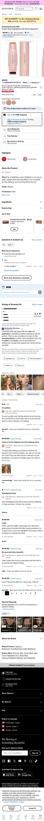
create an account (21, 119)
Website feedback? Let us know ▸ (22, 665)
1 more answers (10, 266)
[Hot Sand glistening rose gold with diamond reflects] (13, 102)
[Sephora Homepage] (7, 9)
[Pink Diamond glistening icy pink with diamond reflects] (3, 102)
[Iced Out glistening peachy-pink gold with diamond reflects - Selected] (8, 102)
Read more (6, 460)
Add (14, 229)
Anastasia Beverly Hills (11, 27)
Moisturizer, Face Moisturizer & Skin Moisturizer (19, 649)
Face (10, 14)
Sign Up (35, 753)
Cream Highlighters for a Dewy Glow (15, 655)
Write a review (37, 304)
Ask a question (18, 33)
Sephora (18, 646)
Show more (6, 195)
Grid (34, 95)
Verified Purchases (33, 394)
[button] (2, 802)
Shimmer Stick (18, 653)
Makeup (4, 14)
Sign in (9, 119)
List (40, 95)
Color (30, 35)
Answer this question (11, 270)
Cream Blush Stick (30, 653)
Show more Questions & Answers (17, 278)
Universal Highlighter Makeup (12, 658)
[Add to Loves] (41, 87)
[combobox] (24, 8)
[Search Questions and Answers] (4, 245)
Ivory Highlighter (29, 658)
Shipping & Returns (14, 123)
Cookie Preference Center (13, 802)
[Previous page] (2, 593)
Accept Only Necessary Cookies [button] (12, 808)
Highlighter (17, 14)
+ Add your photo (8, 609)
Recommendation (8, 37)
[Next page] (35, 593)
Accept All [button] (32, 808)
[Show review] (8, 382)
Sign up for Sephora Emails (12, 748)
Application (24, 35)
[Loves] (36, 9)
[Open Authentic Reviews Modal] (22, 329)
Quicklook (5, 225)
